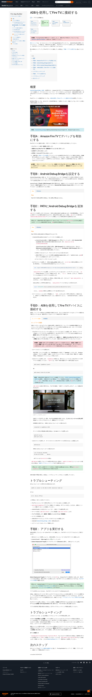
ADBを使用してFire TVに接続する (20, 25)
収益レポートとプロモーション (18, 58)
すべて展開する (19, 16)
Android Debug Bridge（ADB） (37, 90)
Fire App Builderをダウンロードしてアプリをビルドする (19, 23)
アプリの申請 (15, 43)
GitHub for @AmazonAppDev (39, 39)
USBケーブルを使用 (43, 155)
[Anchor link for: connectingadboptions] (43, 309)
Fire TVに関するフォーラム (17, 64)
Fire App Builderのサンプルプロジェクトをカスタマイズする (19, 32)
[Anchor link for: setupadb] (81, 173)
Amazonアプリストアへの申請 (18, 55)
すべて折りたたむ (13, 16)
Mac (33, 191)
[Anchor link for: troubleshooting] (63, 480)
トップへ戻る (46, 662)
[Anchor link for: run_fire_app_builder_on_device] (65, 528)
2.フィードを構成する (17, 37)
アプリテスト (15, 56)
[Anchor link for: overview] (37, 86)
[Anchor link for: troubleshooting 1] (63, 612)
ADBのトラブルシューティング (46, 463)
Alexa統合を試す (17, 29)
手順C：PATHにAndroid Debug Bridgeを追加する (44, 65)
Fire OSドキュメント (7, 5)
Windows (39, 191)
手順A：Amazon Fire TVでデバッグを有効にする (44, 60)
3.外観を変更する (16, 39)
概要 (13, 18)
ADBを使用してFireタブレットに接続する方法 (61, 98)
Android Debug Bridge (40, 129)
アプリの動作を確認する (18, 28)
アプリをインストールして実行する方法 (72, 597)
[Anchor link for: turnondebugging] (40, 139)
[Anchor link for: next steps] (48, 644)
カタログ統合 (15, 52)
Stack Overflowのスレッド (53, 639)
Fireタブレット (15, 53)
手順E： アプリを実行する (39, 73)
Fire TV (13, 50)
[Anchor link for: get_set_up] (44, 17)
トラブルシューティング (39, 71)
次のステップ (36, 78)
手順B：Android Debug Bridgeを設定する (43, 63)
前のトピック (33, 43)
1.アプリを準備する (16, 20)
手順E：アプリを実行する (70, 49)
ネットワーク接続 (36, 318)
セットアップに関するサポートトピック (19, 35)
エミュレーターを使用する (45, 587)
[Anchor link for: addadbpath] (37, 209)
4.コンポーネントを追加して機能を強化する (18, 41)
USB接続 (45, 318)
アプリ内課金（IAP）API (17, 61)
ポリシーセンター (15, 60)
